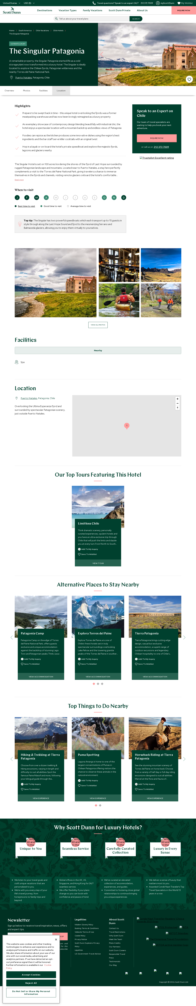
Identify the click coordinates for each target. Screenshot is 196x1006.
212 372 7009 (161, 147)
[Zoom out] (177, 403)
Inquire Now (156, 138)
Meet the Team (115, 939)
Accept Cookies (31, 974)
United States (10, 3)
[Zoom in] (177, 399)
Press (111, 957)
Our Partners (114, 946)
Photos (26, 90)
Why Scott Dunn (116, 935)
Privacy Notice (81, 939)
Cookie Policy (80, 935)
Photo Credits (115, 943)
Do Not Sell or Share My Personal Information (31, 992)
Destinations (44, 10)
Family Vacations (92, 10)
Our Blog (113, 965)
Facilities (43, 90)
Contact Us (114, 928)
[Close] (56, 939)
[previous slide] (103, 54)
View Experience (41, 798)
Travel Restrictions (117, 932)
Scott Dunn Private (119, 10)
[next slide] (191, 54)
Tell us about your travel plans (73, 18)
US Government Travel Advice (88, 953)
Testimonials (114, 961)
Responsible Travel (117, 954)
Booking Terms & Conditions (87, 928)
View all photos (98, 325)
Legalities (79, 950)
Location (61, 90)
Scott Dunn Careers (117, 950)
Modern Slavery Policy (84, 924)
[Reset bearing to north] (177, 408)
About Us (142, 10)
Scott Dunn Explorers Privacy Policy (87, 945)
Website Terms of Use (84, 932)
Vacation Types (68, 10)
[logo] (12, 10)
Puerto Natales (23, 77)
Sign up (60, 936)
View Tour (98, 563)
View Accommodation (41, 676)
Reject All (31, 983)
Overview (9, 90)
